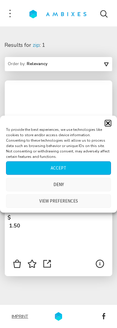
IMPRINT (20, 316)
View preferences (58, 201)
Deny (58, 184)
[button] (108, 123)
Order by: (27, 64)
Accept (58, 168)
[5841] (17, 265)
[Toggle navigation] (10, 14)
